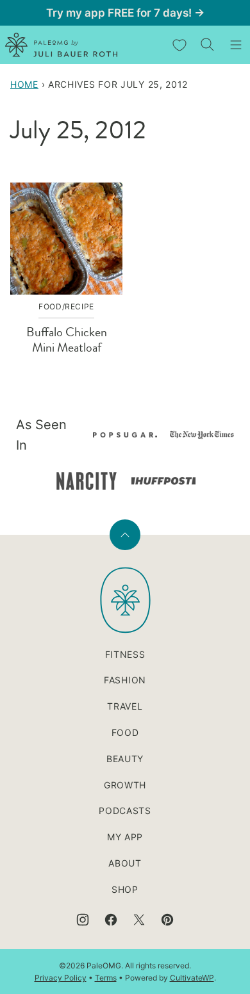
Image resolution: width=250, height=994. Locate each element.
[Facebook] (111, 920)
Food (125, 732)
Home (24, 84)
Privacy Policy (61, 977)
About (125, 863)
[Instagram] (83, 920)
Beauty (125, 758)
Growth (125, 784)
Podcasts (125, 810)
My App (125, 836)
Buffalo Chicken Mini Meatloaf (66, 340)
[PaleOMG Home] (61, 45)
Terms (106, 977)
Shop (125, 889)
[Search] (208, 45)
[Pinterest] (167, 920)
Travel (124, 706)
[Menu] (236, 45)
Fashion (125, 679)
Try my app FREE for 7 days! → (125, 12)
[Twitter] (139, 920)
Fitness (125, 654)
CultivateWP (192, 977)
